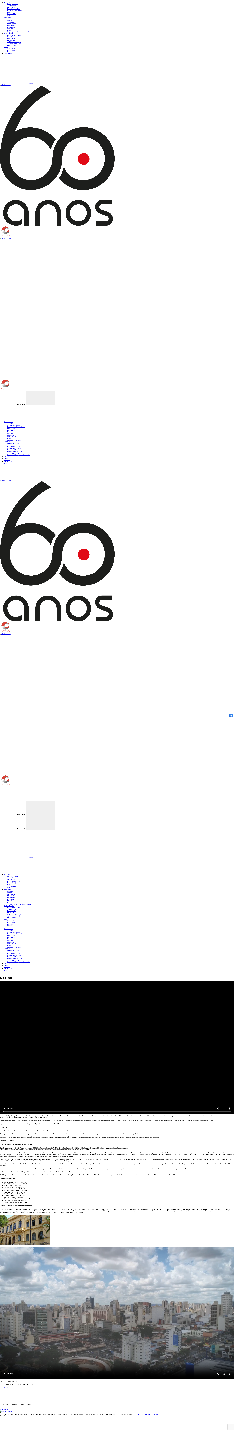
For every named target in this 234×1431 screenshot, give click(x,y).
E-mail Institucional (13, 50)
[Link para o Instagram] (13, 419)
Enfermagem (11, 25)
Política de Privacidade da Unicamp (148, 1414)
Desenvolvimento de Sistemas (16, 427)
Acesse (6, 47)
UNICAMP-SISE (9, 33)
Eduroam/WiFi (11, 38)
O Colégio (7, 2)
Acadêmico (7, 441)
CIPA (9, 15)
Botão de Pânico (12, 45)
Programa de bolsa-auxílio (14, 451)
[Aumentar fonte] (14, 69)
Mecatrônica (10, 435)
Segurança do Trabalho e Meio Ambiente (19, 32)
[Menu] (13, 479)
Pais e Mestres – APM (13, 9)
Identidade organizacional (14, 10)
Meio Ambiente (11, 437)
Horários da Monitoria (13, 450)
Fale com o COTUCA (10, 53)
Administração (11, 5)
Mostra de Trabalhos (9, 461)
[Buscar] (13, 800)
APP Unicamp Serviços (14, 42)
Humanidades (11, 27)
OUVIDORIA (11, 14)
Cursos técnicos (8, 422)
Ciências (9, 20)
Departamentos (8, 17)
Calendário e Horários (13, 443)
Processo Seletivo (9, 458)
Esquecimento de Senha (14, 35)
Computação (11, 22)
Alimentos (10, 19)
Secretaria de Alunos (13, 453)
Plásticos (9, 30)
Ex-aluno (10, 52)
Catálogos (10, 445)
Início (1, 973)
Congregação (11, 7)
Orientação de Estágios (14, 448)
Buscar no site (21, 404)
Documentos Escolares (13, 446)
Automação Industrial (13, 425)
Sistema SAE (11, 48)
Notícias (6, 463)
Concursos (7, 456)
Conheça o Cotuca (12, 4)
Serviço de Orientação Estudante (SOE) (18, 455)
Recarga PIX (11, 40)
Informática (10, 432)
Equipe (9, 12)
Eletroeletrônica (11, 24)
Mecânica (10, 28)
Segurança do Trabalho (14, 440)
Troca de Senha (11, 37)
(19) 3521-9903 (4, 1387)
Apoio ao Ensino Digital (14, 43)
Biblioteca (7, 460)
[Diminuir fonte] (41, 69)
